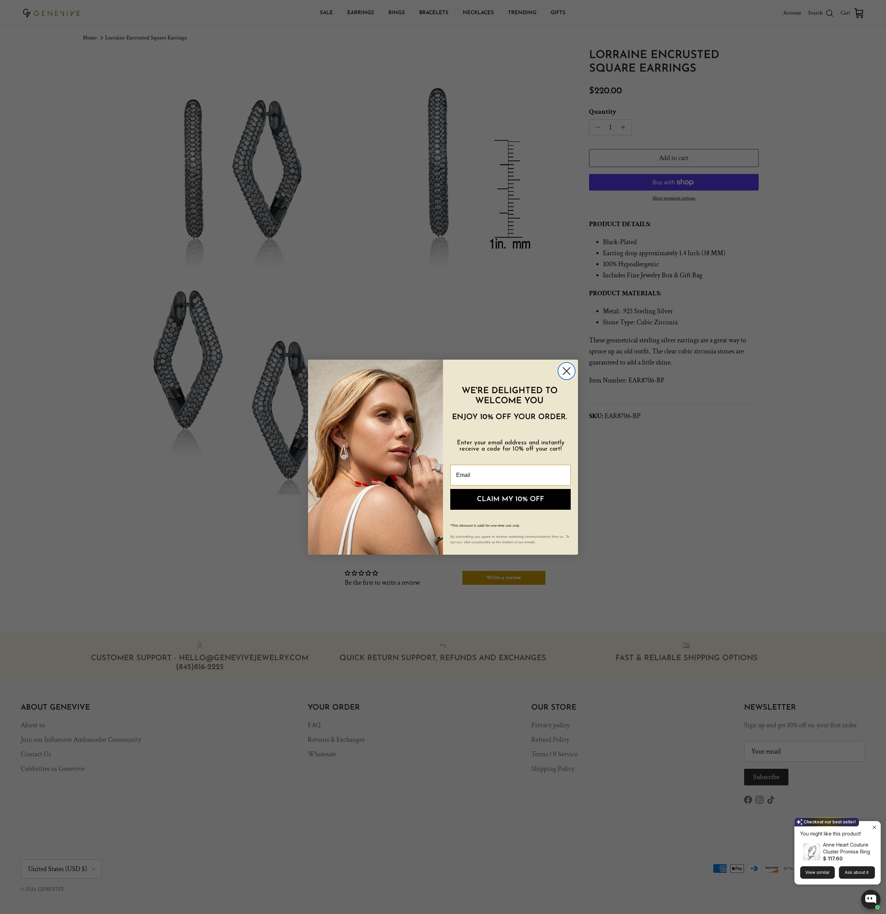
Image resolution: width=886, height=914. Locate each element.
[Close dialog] (566, 371)
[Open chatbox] (870, 899)
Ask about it (857, 872)
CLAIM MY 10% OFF (510, 499)
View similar (817, 872)
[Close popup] (874, 827)
